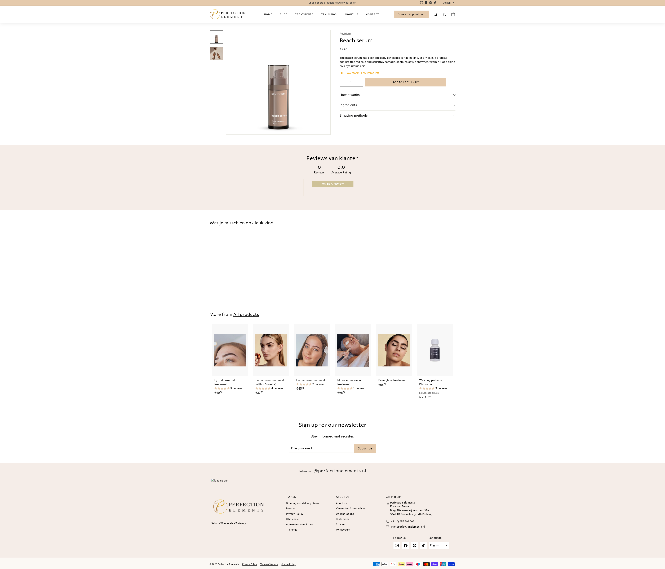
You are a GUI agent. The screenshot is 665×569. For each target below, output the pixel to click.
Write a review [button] (332, 183)
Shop (283, 14)
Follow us (332, 471)
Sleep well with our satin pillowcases (332, 3)
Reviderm (346, 33)
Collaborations (345, 513)
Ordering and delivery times (302, 503)
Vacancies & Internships (350, 508)
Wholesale (292, 519)
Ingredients (348, 105)
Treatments (304, 14)
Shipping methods (354, 115)
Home (268, 14)
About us (352, 14)
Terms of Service (269, 564)
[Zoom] (278, 82)
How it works (350, 95)
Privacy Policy (294, 513)
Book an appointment (411, 14)
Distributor (342, 519)
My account (343, 529)
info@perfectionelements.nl (408, 526)
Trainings (329, 14)
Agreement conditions (299, 524)
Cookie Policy (288, 564)
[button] (222, 388)
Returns (290, 508)
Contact (372, 14)
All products (246, 315)
